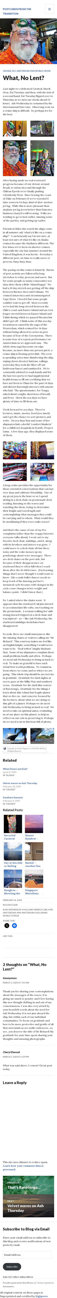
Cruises (7, 71)
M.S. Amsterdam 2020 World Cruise (31, 71)
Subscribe (12, 1266)
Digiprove (41, 1296)
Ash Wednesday (12, 909)
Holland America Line (35, 909)
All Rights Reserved (14, 751)
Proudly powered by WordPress (18, 1283)
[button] (15, 129)
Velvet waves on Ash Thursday (20, 783)
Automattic (8, 1286)
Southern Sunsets (13, 797)
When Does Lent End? (15, 768)
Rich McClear (10, 905)
